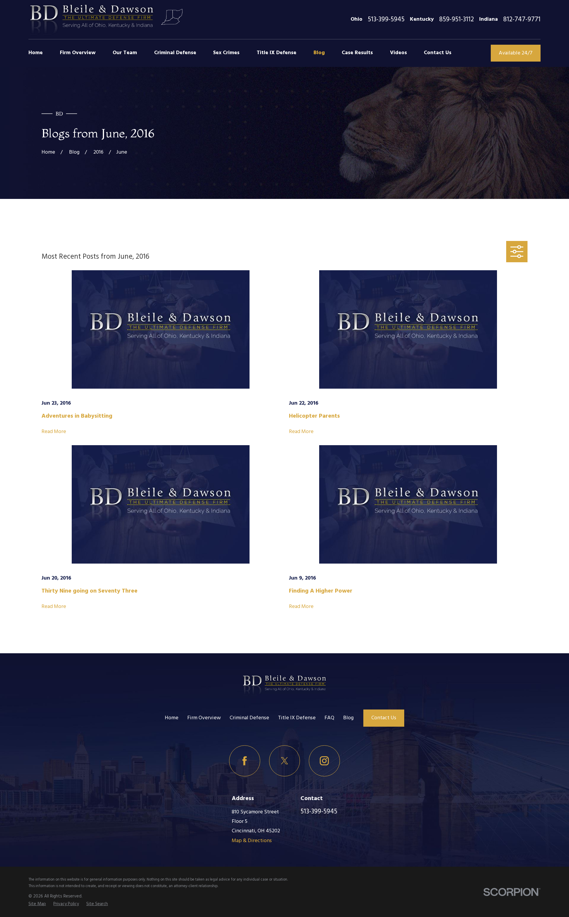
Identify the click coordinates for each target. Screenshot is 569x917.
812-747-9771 (522, 19)
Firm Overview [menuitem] (78, 53)
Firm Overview (204, 718)
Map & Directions (252, 840)
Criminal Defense (249, 718)
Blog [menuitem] (319, 53)
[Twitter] (284, 760)
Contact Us (383, 718)
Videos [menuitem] (398, 53)
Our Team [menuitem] (125, 53)
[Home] (91, 19)
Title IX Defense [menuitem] (276, 53)
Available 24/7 (516, 53)
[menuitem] (37, 904)
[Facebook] (244, 760)
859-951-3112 (456, 19)
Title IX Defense (297, 718)
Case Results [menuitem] (357, 53)
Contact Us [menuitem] (437, 53)
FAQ (329, 718)
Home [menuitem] (35, 53)
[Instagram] (324, 760)
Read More (53, 432)
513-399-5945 (386, 19)
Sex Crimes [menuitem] (226, 53)
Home (171, 718)
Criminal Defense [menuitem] (175, 53)
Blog (348, 718)
